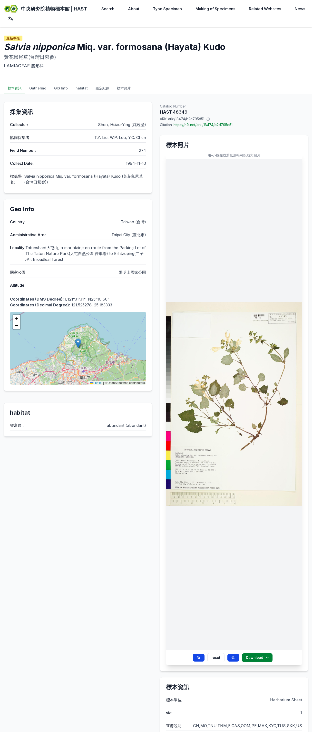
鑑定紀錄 (102, 88)
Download (254, 657)
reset (216, 657)
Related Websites (265, 8)
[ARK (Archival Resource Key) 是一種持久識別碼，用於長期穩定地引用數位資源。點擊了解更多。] (208, 119)
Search (107, 8)
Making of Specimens (215, 8)
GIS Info (61, 88)
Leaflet (97, 383)
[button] (78, 343)
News (300, 8)
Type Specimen (167, 8)
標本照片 (124, 88)
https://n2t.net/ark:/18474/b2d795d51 (203, 125)
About (133, 8)
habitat (82, 88)
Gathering (37, 88)
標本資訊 (14, 88)
